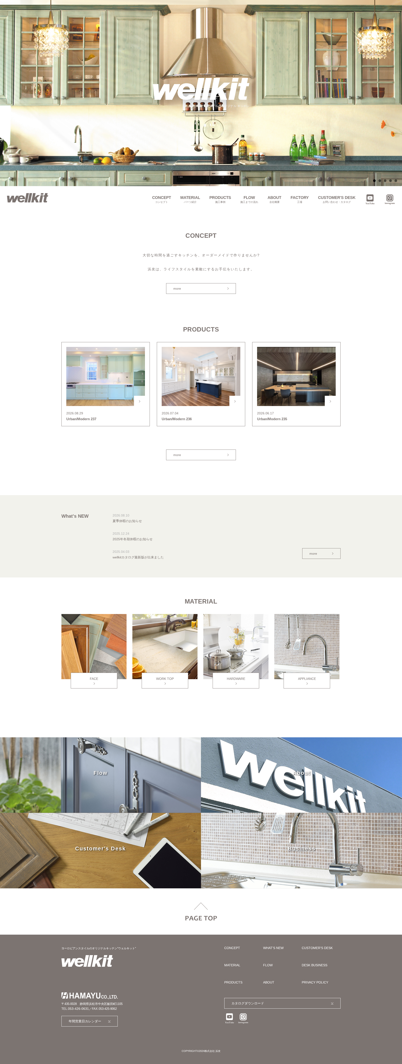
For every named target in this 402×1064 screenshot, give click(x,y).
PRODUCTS (220, 199)
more (177, 288)
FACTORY (300, 199)
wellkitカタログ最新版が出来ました (138, 557)
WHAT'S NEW (273, 948)
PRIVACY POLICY (315, 982)
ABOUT (274, 199)
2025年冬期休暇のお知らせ (133, 539)
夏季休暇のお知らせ (127, 521)
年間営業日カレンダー (85, 1021)
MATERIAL (190, 199)
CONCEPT (161, 199)
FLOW (249, 199)
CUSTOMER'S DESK (336, 199)
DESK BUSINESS (314, 965)
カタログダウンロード (247, 1003)
